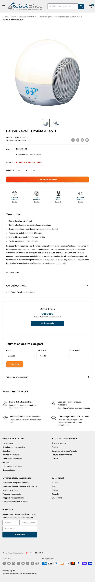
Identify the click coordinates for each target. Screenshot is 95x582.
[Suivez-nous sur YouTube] (23, 563)
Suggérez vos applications (13, 498)
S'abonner (20, 535)
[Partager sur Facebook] (73, 140)
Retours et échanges (10, 455)
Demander (58, 202)
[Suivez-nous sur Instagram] (13, 563)
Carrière (55, 447)
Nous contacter (8, 470)
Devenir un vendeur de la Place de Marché (19, 486)
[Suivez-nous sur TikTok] (27, 563)
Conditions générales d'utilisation (65, 451)
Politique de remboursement (17, 377)
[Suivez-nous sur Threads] (37, 563)
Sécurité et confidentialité (62, 455)
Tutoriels (55, 494)
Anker (9, 137)
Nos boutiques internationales (13, 553)
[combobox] (63, 6)
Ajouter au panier (47, 179)
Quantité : (10, 170)
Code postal (75, 350)
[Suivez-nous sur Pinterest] (18, 563)
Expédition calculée (24, 154)
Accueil (5, 17)
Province (42, 350)
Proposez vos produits (11, 494)
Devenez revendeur (10, 490)
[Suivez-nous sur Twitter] (9, 563)
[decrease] (19, 170)
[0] (90, 6)
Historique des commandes (13, 447)
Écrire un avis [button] (47, 323)
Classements (57, 498)
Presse (55, 459)
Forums (55, 482)
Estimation (14, 364)
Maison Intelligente (45, 17)
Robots (13, 17)
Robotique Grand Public (27, 17)
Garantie (5, 462)
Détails (14, 202)
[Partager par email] (87, 140)
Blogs (54, 486)
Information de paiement (12, 466)
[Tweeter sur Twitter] (82, 140)
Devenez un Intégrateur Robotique (16, 482)
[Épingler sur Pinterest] (77, 140)
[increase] (34, 170)
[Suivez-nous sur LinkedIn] (32, 563)
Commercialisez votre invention (15, 502)
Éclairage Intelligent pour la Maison (67, 17)
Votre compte (7, 443)
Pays (8, 350)
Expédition (6, 451)
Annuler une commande (12, 459)
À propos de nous (59, 443)
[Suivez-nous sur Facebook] (4, 563)
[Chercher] (81, 6)
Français (39, 553)
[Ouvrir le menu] (3, 6)
